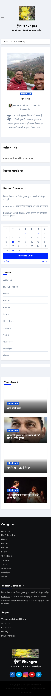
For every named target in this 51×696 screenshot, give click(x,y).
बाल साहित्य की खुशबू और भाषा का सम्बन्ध (32, 206)
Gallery (4, 631)
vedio (6, 335)
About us (7, 280)
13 (13, 242)
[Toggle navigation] (2, 18)
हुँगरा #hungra (27, 26)
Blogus (38, 688)
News (6, 293)
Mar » (44, 261)
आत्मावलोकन (8, 342)
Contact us (7, 627)
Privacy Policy (8, 636)
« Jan (7, 261)
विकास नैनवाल (9, 196)
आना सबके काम (14, 408)
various (7, 328)
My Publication (10, 287)
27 (13, 250)
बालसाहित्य (7, 348)
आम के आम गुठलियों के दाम (18, 468)
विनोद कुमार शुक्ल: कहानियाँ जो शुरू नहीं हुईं (32, 592)
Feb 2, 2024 (30, 105)
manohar (17, 105)
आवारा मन (25, 99)
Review (6, 307)
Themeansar (25, 692)
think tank (26, 94)
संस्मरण (6, 355)
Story (6, 314)
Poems (6, 300)
